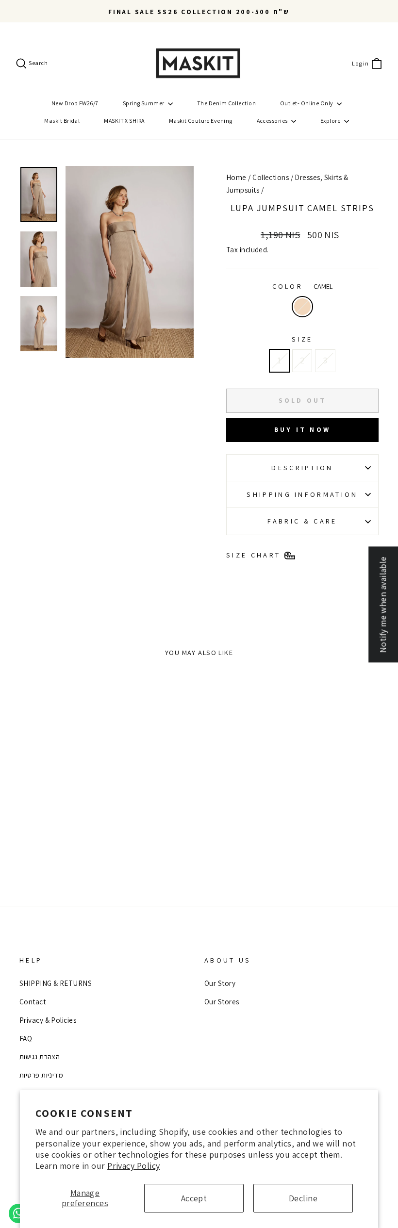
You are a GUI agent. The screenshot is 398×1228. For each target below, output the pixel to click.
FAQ (25, 1038)
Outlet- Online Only (307, 103)
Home (236, 177)
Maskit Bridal (62, 120)
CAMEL (302, 306)
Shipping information (302, 494)
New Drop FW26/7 (75, 103)
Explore (331, 120)
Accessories (273, 120)
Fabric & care (302, 520)
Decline (303, 1198)
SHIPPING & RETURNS (55, 983)
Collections (270, 177)
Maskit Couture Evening (200, 120)
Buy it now (302, 429)
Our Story (219, 983)
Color (302, 286)
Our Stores (221, 1001)
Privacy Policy (133, 1165)
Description (302, 467)
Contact (32, 1001)
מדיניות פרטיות (41, 1075)
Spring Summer (144, 103)
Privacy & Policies (47, 1020)
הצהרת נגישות (39, 1056)
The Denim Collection (226, 103)
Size (302, 339)
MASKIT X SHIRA (124, 120)
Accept (194, 1198)
